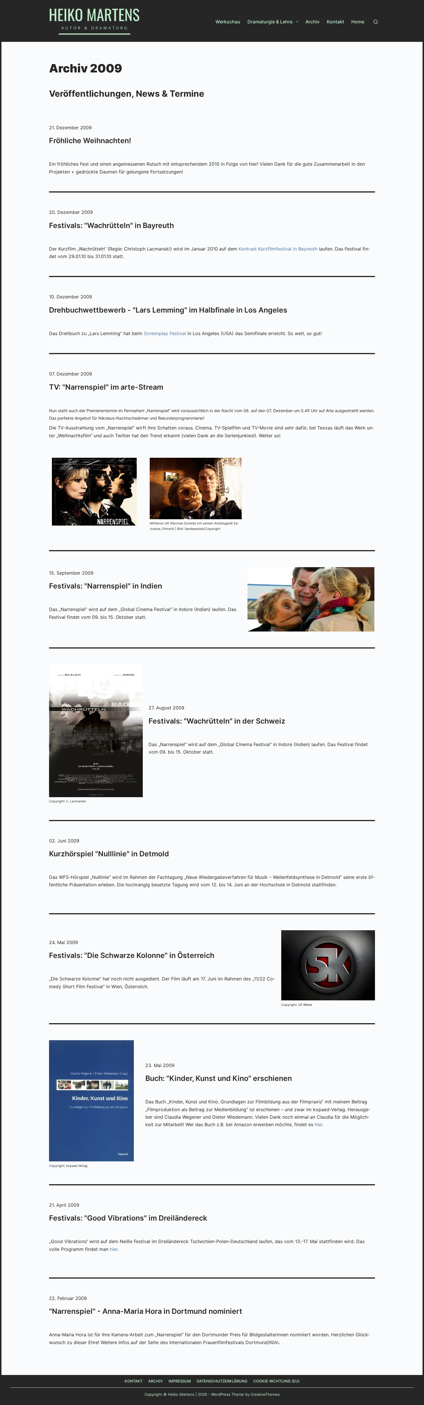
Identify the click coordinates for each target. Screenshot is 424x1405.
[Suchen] (376, 22)
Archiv (312, 22)
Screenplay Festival (165, 333)
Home (357, 22)
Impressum (179, 1381)
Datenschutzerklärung (222, 1381)
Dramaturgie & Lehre (269, 22)
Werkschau (227, 22)
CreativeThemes (265, 1394)
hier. (319, 1124)
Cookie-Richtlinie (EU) (276, 1381)
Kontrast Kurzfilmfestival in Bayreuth (278, 249)
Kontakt (335, 22)
